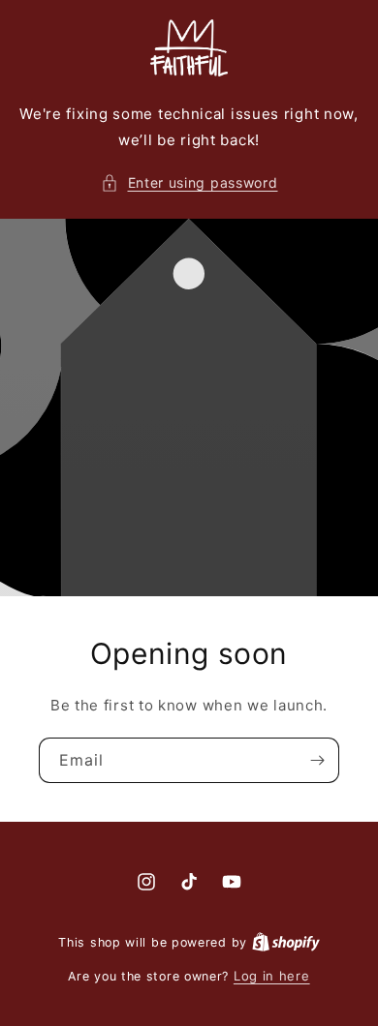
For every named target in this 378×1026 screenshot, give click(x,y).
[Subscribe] (317, 760)
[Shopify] (286, 942)
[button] (189, 182)
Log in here (272, 975)
